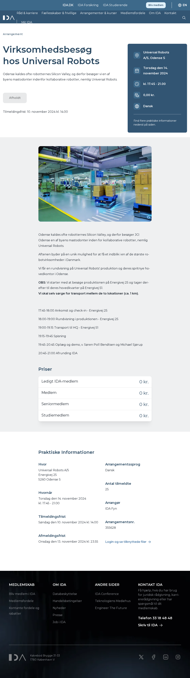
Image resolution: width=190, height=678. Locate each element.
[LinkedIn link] (166, 657)
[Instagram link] (178, 657)
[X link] (141, 657)
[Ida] (9, 17)
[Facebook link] (153, 657)
